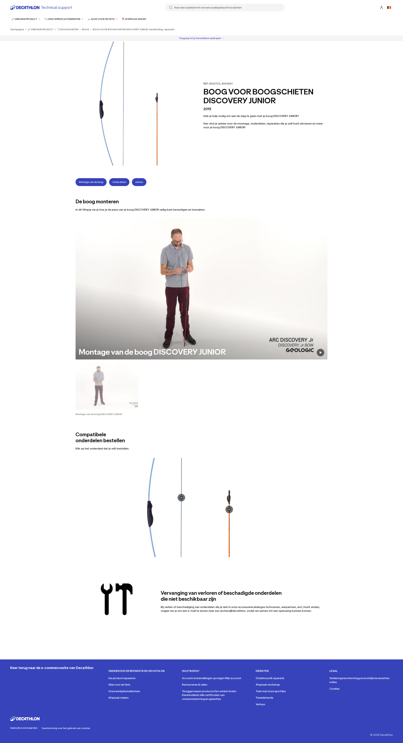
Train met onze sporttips (271, 691)
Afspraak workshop (268, 684)
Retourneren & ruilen (194, 684)
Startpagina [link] (17, 29)
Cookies (334, 688)
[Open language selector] (389, 7)
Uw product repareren (122, 678)
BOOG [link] (85, 29)
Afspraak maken (118, 697)
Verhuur (260, 704)
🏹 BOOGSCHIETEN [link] (67, 29)
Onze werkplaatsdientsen (124, 691)
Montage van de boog (91, 182)
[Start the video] (320, 352)
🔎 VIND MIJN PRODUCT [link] (40, 29)
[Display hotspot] (181, 497)
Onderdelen (119, 182)
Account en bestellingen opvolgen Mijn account (211, 678)
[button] (107, 389)
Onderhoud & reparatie (270, 678)
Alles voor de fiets (119, 684)
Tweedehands (264, 697)
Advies (139, 182)
